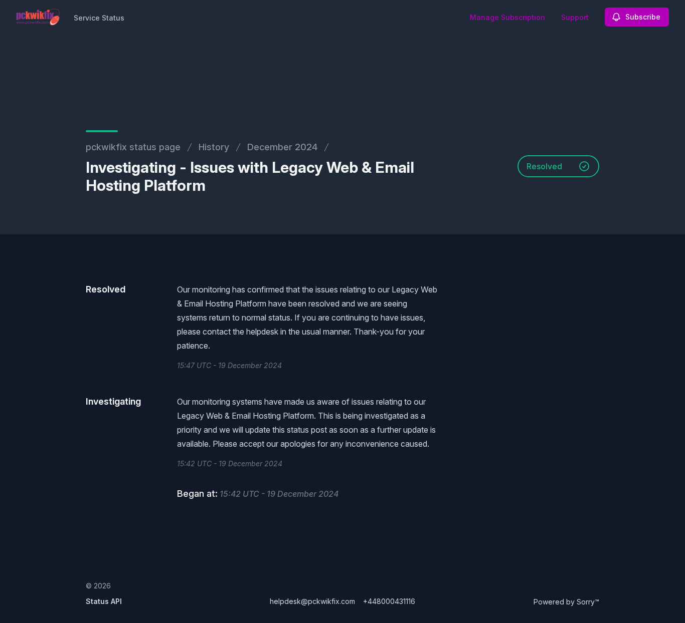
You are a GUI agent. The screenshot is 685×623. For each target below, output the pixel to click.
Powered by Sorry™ (566, 601)
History (214, 147)
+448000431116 (389, 601)
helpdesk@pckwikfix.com (312, 601)
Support (575, 17)
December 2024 (282, 147)
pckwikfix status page (133, 147)
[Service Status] (38, 17)
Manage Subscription (507, 17)
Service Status (99, 18)
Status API (104, 601)
